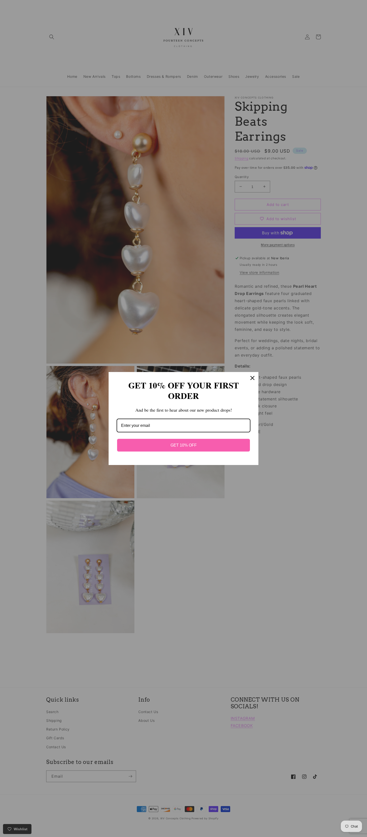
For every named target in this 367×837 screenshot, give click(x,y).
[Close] (252, 378)
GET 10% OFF (184, 445)
